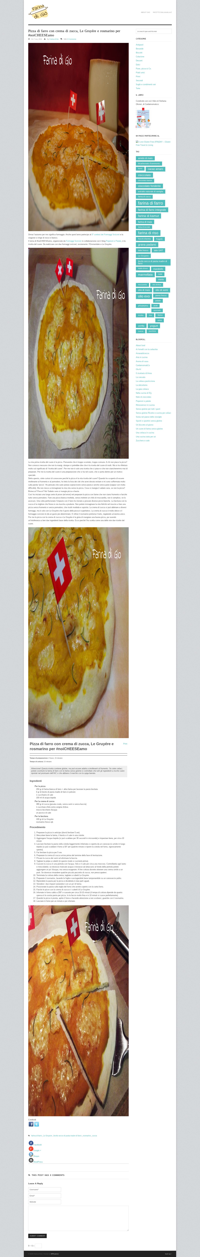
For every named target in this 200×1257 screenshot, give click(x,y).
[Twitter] (36, 1124)
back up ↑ (168, 1254)
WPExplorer (55, 1254)
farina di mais (145, 222)
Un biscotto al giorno (144, 425)
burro (140, 169)
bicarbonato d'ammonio (149, 163)
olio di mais (144, 290)
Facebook (37, 1145)
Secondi (139, 80)
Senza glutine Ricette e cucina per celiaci (153, 413)
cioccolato (144, 175)
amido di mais (145, 158)
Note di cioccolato (143, 397)
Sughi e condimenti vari (146, 84)
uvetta (141, 325)
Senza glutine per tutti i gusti (148, 409)
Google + (37, 1150)
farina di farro (36, 1136)
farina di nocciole (144, 227)
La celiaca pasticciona (145, 381)
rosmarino (87, 1136)
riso (150, 315)
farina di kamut (148, 215)
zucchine (152, 331)
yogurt (154, 325)
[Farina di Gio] (38, 17)
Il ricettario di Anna (144, 373)
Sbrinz (160, 315)
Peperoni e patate (143, 401)
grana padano (147, 244)
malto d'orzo (143, 268)
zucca (94, 1136)
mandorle (158, 269)
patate (158, 300)
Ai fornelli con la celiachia (147, 349)
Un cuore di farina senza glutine (149, 429)
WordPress (38, 1162)
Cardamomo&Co (143, 365)
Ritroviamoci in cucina (145, 405)
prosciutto (157, 310)
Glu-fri (138, 369)
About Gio (145, 12)
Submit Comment (37, 1236)
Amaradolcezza (142, 353)
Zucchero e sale (142, 441)
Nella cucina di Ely (144, 393)
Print (125, 744)
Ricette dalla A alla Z (162, 12)
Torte (138, 88)
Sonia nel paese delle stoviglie (149, 417)
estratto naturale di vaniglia (150, 191)
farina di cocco (144, 197)
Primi (138, 76)
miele (161, 279)
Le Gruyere (47, 1136)
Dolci (138, 65)
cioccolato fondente (149, 186)
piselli (155, 306)
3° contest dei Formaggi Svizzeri (105, 234)
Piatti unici (140, 72)
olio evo (144, 296)
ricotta (140, 315)
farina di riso (148, 233)
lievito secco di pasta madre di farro (67, 1136)
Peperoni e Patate (113, 241)
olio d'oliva (156, 285)
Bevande (139, 49)
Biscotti (139, 53)
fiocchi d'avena (144, 239)
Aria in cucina (141, 357)
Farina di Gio (54, 39)
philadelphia (143, 306)
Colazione (140, 57)
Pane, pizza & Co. (143, 69)
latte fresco (143, 250)
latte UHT (158, 250)
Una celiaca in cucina (145, 433)
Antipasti (139, 45)
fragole (159, 239)
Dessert (139, 60)
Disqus (36, 1156)
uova (160, 320)
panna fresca (160, 295)
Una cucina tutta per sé (146, 437)
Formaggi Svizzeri (73, 241)
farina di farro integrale (152, 209)
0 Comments (71, 39)
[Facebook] (31, 1124)
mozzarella (142, 285)
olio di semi (161, 290)
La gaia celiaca (142, 389)
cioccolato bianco (145, 180)
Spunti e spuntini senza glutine (149, 421)
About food (140, 345)
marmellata (145, 274)
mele (160, 274)
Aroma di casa (142, 361)
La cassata (140, 377)
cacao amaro (155, 169)
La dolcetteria (141, 385)
